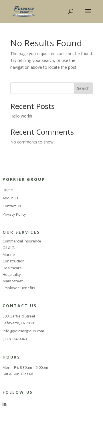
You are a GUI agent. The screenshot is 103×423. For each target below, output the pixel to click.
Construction (14, 261)
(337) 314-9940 (15, 338)
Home (8, 189)
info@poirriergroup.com (23, 330)
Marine (9, 254)
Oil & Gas (11, 247)
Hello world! (21, 116)
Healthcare (12, 267)
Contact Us (12, 206)
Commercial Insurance (22, 241)
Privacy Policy (14, 214)
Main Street (13, 281)
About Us (10, 198)
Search (83, 88)
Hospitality (12, 274)
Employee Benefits (19, 287)
